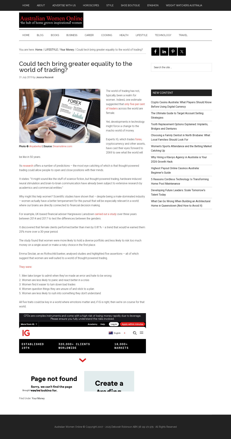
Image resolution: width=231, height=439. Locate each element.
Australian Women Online (51, 20)
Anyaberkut (35, 146)
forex (138, 139)
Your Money (38, 398)
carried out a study (106, 214)
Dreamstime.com (62, 146)
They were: (25, 266)
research (28, 165)
